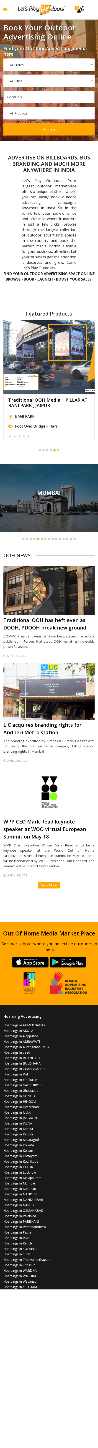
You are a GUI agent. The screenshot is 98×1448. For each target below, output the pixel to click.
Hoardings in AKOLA (18, 1030)
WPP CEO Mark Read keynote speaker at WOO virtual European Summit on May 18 (44, 829)
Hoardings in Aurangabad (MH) (26, 1047)
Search (49, 129)
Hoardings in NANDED (20, 1194)
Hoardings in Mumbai (19, 1183)
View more (49, 498)
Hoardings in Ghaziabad (20, 1090)
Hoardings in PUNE (17, 1238)
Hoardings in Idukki (17, 1112)
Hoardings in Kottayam (20, 1156)
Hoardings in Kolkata (18, 1145)
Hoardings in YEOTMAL (20, 1287)
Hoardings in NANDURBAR (23, 1199)
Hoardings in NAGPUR (19, 1189)
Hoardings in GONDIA (19, 1096)
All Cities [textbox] (16, 81)
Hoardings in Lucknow (19, 1172)
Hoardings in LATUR (18, 1167)
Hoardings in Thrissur (19, 1265)
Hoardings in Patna (17, 1232)
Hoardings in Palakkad (19, 1216)
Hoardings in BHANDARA (22, 1058)
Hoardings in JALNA (17, 1123)
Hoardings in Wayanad (19, 1281)
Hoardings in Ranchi (18, 1243)
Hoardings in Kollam (18, 1150)
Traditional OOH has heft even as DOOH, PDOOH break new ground (44, 624)
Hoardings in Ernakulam (20, 1079)
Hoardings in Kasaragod (21, 1139)
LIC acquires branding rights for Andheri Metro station (42, 728)
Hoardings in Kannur (18, 1129)
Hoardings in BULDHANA (22, 1063)
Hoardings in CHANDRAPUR (24, 1069)
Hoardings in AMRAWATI (21, 1041)
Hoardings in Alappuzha (20, 1036)
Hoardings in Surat (17, 1254)
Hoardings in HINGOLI (19, 1101)
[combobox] (49, 65)
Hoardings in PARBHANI (21, 1221)
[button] (40, 450)
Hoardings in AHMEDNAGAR (24, 1025)
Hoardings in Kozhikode (20, 1161)
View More (49, 885)
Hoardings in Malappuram (22, 1178)
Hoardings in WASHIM (19, 1276)
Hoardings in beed (16, 1052)
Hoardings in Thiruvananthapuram (28, 1259)
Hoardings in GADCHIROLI (22, 1085)
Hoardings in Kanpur (18, 1134)
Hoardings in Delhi (16, 1074)
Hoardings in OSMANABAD (23, 1210)
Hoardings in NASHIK (18, 1205)
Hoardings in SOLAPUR (20, 1248)
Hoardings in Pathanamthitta (24, 1227)
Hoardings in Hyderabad (21, 1107)
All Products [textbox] (19, 113)
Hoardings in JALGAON (20, 1118)
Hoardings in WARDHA (20, 1270)
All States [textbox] (17, 65)
